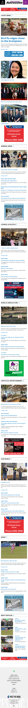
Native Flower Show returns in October (11, 404)
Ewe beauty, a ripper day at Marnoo (20, 621)
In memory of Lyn (5, 482)
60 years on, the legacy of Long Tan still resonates (14, 190)
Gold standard (4, 123)
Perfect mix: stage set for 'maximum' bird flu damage (12, 338)
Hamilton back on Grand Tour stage (10, 572)
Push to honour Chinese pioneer (9, 276)
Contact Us (14, 692)
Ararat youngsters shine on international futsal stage (13, 580)
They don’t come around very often (10, 503)
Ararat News (4, 178)
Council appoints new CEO (7, 80)
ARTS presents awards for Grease (9, 432)
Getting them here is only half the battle (20, 646)
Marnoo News (4, 266)
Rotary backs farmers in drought (9, 169)
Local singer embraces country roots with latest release (13, 424)
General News (6, 146)
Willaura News (13, 421)
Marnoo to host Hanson (7, 268)
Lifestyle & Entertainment (11, 381)
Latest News (6, 15)
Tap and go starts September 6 (9, 180)
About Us (14, 690)
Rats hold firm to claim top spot (9, 560)
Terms (17, 703)
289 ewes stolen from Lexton (8, 326)
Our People (5, 459)
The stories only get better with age (10, 495)
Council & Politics (8, 224)
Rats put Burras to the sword (8, 589)
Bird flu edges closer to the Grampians (13, 40)
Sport (3, 537)
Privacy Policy (12, 703)
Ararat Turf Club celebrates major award (11, 102)
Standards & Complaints (14, 702)
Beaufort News (12, 178)
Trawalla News (5, 421)
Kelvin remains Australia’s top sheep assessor (12, 346)
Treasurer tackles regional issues (9, 248)
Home (14, 688)
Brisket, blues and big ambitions (9, 415)
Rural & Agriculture (9, 303)
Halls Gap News (5, 196)
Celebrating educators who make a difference (12, 511)
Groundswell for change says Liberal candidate (13, 260)
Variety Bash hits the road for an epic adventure (13, 198)
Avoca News (11, 186)
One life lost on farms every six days (10, 354)
